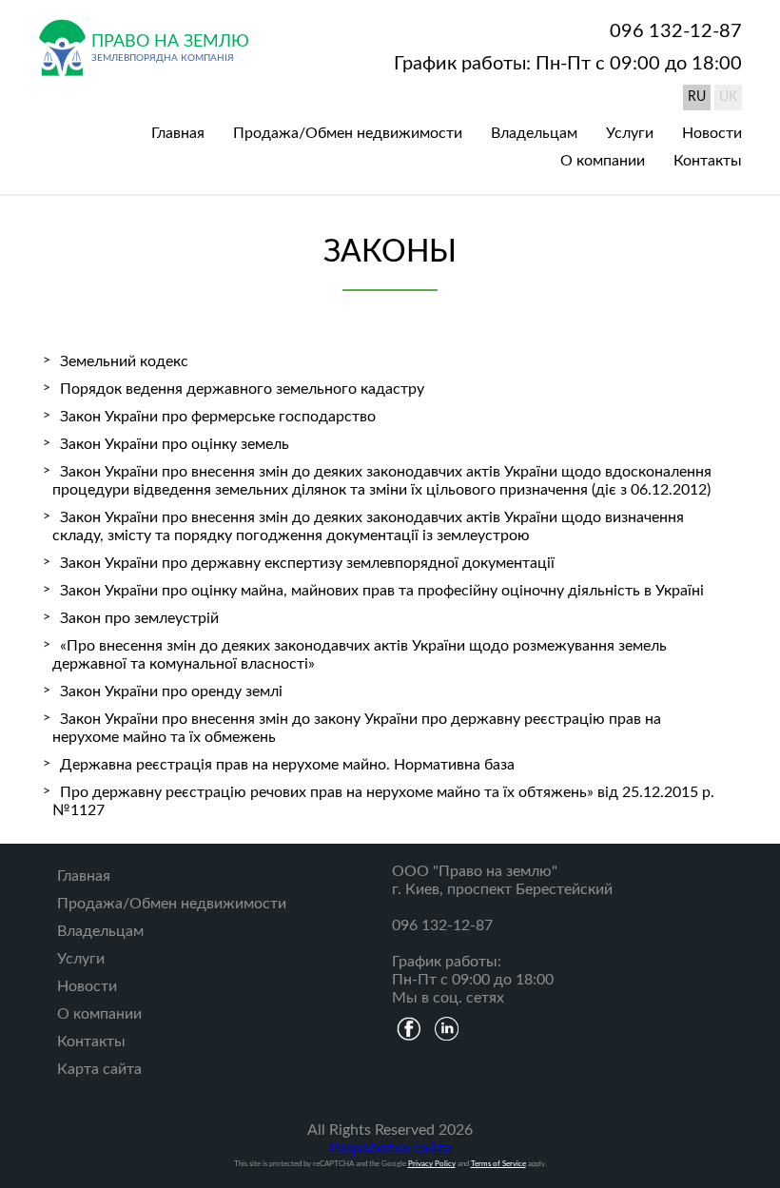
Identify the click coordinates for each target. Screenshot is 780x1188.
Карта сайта (99, 1069)
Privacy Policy (432, 1163)
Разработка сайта (390, 1148)
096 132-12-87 (676, 31)
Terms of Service (498, 1163)
